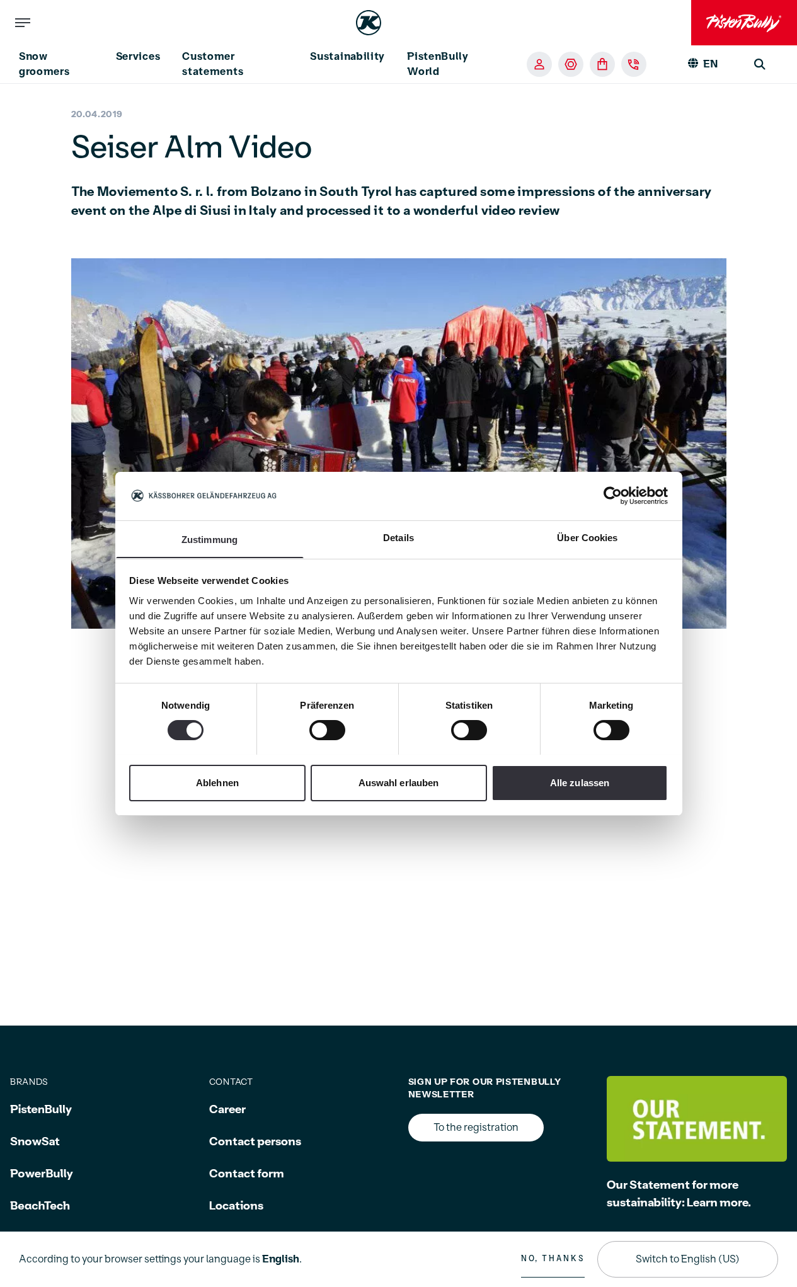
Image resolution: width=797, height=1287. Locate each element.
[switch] (327, 730)
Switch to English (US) (688, 1259)
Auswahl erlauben (398, 782)
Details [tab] (398, 537)
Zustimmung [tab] (209, 539)
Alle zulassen (579, 782)
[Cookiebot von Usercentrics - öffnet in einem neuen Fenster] (613, 495)
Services (138, 57)
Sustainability (347, 57)
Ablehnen (217, 782)
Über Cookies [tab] (587, 537)
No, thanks (553, 1258)
